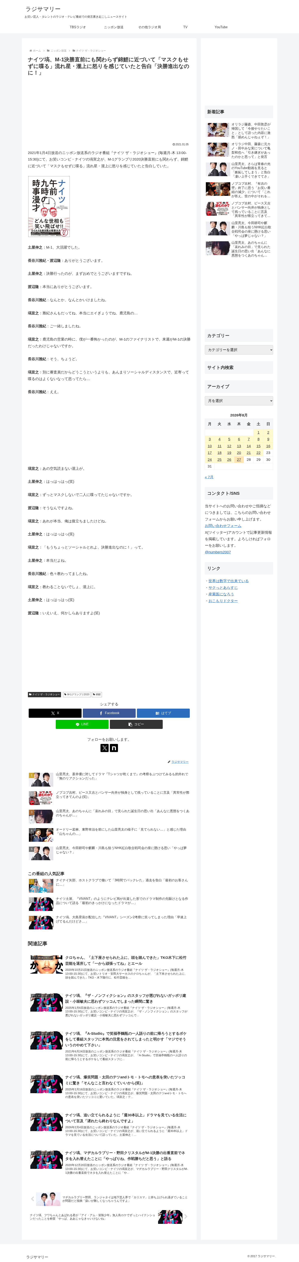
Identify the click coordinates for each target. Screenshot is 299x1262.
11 (220, 446)
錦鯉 (98, 694)
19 (229, 453)
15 (258, 446)
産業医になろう (221, 594)
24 (210, 460)
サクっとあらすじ (223, 588)
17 (210, 453)
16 (268, 446)
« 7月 (209, 477)
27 (239, 460)
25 (219, 460)
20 (239, 453)
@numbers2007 (218, 552)
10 (210, 446)
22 (258, 453)
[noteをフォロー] (114, 748)
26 (229, 460)
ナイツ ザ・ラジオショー (46, 694)
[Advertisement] (109, 107)
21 (249, 453)
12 (229, 446)
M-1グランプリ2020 (78, 694)
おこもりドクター (223, 601)
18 (219, 453)
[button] (136, 724)
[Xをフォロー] (104, 748)
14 (249, 446)
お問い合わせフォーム (223, 526)
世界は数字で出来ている (228, 581)
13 (239, 446)
